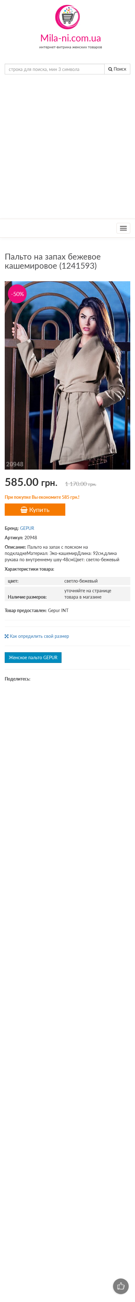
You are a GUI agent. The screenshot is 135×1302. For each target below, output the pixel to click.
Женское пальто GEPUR (33, 657)
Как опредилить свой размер (38, 636)
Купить (39, 509)
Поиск (119, 69)
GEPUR (27, 528)
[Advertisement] (67, 148)
